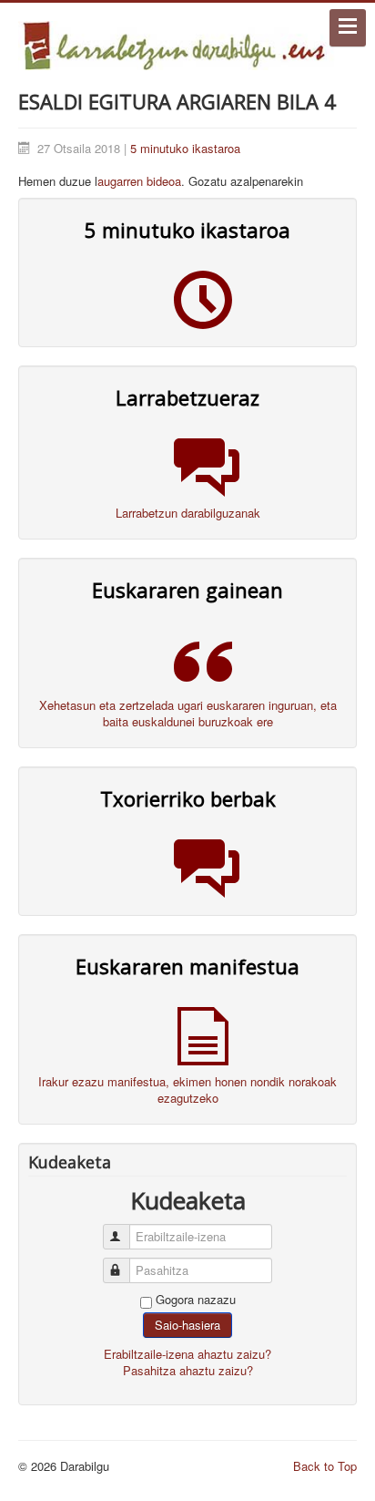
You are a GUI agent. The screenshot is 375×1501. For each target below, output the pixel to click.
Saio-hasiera (187, 1324)
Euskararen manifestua (187, 966)
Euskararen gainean (187, 589)
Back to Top (325, 1466)
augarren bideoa (139, 181)
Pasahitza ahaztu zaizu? (188, 1370)
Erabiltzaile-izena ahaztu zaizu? (187, 1353)
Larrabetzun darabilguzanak (188, 512)
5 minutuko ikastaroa (185, 148)
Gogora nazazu (196, 1299)
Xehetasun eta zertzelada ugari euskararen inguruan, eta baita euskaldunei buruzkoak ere (188, 713)
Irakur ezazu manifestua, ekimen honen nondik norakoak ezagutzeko (187, 1089)
